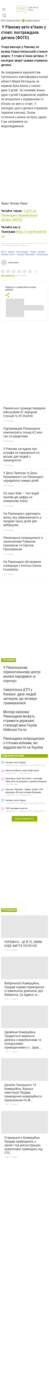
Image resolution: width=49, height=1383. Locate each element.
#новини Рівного (8, 254)
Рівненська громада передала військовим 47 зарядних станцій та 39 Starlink (24, 412)
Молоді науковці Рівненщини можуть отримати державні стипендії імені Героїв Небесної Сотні (20, 721)
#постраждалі (22, 252)
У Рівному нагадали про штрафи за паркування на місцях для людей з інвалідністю (21, 454)
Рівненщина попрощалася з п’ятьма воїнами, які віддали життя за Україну (23, 743)
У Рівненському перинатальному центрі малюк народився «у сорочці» (21, 674)
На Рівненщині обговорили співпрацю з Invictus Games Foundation (22, 565)
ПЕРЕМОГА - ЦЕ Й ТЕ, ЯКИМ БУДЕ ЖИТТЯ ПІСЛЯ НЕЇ (23, 944)
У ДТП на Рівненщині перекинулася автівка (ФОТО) (19, 215)
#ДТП (3, 252)
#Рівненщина (42, 254)
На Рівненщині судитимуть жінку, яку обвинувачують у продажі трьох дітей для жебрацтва (22, 519)
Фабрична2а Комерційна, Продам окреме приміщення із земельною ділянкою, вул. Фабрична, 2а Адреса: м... (24, 989)
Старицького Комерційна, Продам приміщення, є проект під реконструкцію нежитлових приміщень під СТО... (23, 1145)
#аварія (11, 252)
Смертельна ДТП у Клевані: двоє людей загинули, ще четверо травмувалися (20, 696)
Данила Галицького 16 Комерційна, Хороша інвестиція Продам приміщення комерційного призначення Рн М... (23, 1092)
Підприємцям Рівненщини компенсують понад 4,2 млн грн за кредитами (22, 432)
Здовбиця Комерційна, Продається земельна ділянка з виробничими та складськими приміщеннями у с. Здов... (22, 1039)
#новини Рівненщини (26, 254)
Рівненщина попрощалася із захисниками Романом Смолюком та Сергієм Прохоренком (23, 543)
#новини (41, 252)
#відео (33, 252)
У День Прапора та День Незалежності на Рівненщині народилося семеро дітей (23, 476)
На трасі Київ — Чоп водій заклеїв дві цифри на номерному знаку (21, 497)
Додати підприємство (24, 818)
